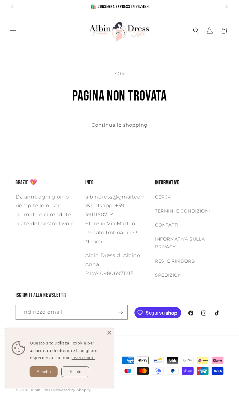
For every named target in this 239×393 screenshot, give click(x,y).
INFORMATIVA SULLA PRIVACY (180, 243)
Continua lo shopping (119, 125)
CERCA (163, 197)
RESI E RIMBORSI (175, 261)
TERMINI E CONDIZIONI (182, 211)
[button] (13, 30)
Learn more (83, 357)
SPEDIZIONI (169, 275)
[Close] (109, 333)
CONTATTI (167, 225)
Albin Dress (41, 390)
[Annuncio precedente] (12, 7)
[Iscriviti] (120, 312)
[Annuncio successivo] (227, 7)
